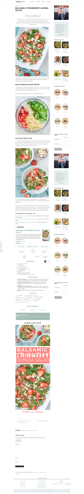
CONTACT (49, 1)
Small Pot (33, 309)
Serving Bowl (42, 309)
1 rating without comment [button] (32, 430)
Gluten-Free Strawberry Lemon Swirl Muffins (24, 222)
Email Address (57, 139)
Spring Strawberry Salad (20, 215)
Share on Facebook (34, 246)
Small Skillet (23, 309)
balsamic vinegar (23, 266)
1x (45, 261)
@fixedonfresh (41, 316)
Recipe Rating (18, 440)
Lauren (22, 243)
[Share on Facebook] (1, 242)
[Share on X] (1, 245)
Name (17, 457)
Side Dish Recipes (42, 487)
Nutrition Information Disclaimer (22, 302)
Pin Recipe (38, 15)
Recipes (17, 5)
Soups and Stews (42, 484)
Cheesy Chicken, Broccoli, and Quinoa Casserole (25, 219)
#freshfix (22, 317)
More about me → (61, 34)
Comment (17, 444)
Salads (21, 5)
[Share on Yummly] (1, 249)
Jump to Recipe (30, 15)
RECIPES (32, 1)
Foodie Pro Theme (48, 491)
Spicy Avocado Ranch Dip (42, 420)
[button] (16, 241)
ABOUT (43, 1)
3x (48, 261)
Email (16, 462)
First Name (56, 143)
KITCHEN (38, 1)
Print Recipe (45, 246)
